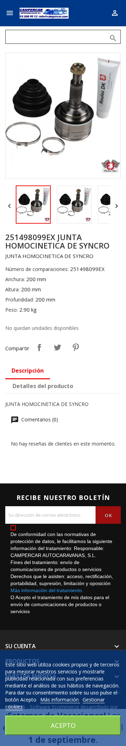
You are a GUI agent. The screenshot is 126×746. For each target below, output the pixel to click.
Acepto (63, 725)
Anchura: (15, 279)
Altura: (12, 289)
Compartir (39, 347)
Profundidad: (19, 299)
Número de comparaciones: (37, 269)
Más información (60, 699)
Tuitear (57, 347)
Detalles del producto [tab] (43, 386)
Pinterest (76, 347)
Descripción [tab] (28, 370)
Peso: (11, 309)
